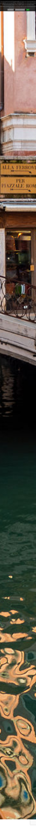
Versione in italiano (20, 9)
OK (28, 9)
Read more (10, 9)
